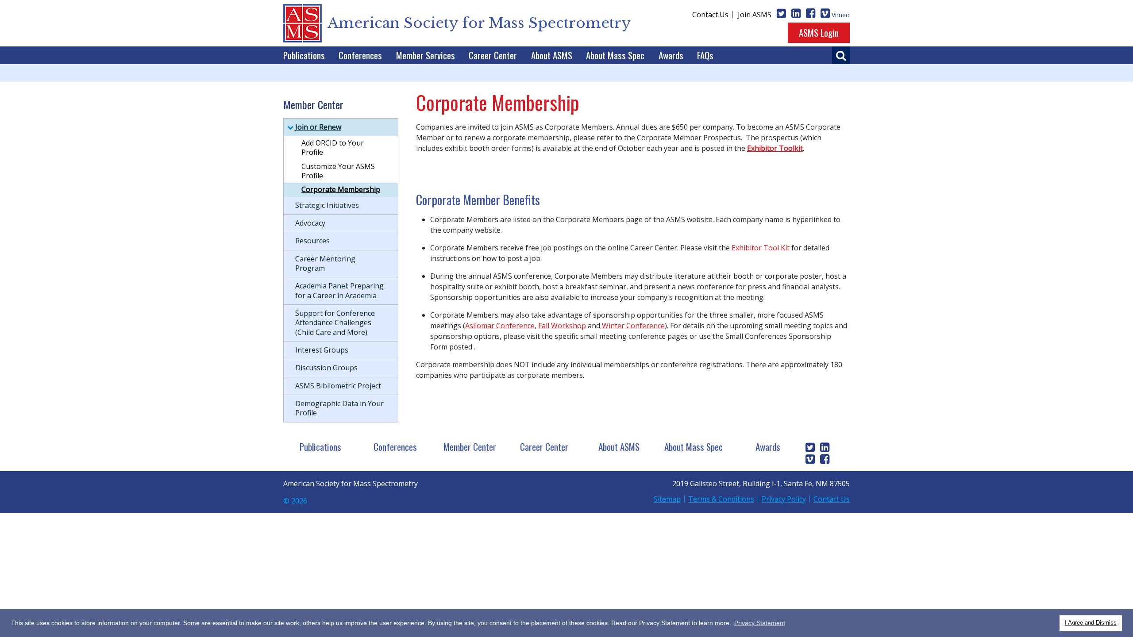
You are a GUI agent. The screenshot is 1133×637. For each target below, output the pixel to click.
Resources (312, 241)
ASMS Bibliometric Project (338, 386)
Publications (304, 55)
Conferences (360, 55)
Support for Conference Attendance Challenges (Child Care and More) (335, 322)
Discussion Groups (326, 367)
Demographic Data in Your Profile (339, 408)
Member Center (469, 446)
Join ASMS (754, 14)
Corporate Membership (340, 189)
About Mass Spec (615, 55)
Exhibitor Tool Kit (761, 248)
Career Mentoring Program (325, 263)
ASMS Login (819, 32)
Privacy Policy (784, 499)
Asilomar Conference (500, 325)
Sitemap (667, 499)
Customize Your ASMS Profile (338, 170)
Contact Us (710, 14)
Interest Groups (321, 350)
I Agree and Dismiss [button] (1091, 623)
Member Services (425, 55)
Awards (671, 55)
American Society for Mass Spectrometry (479, 23)
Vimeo (841, 15)
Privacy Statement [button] (759, 622)
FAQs (705, 55)
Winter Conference (632, 325)
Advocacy (310, 223)
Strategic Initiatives (327, 205)
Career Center (493, 55)
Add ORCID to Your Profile (332, 147)
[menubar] (498, 55)
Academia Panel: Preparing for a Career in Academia (339, 290)
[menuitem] (304, 55)
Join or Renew (318, 127)
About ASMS (551, 55)
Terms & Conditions (721, 499)
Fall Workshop (562, 325)
